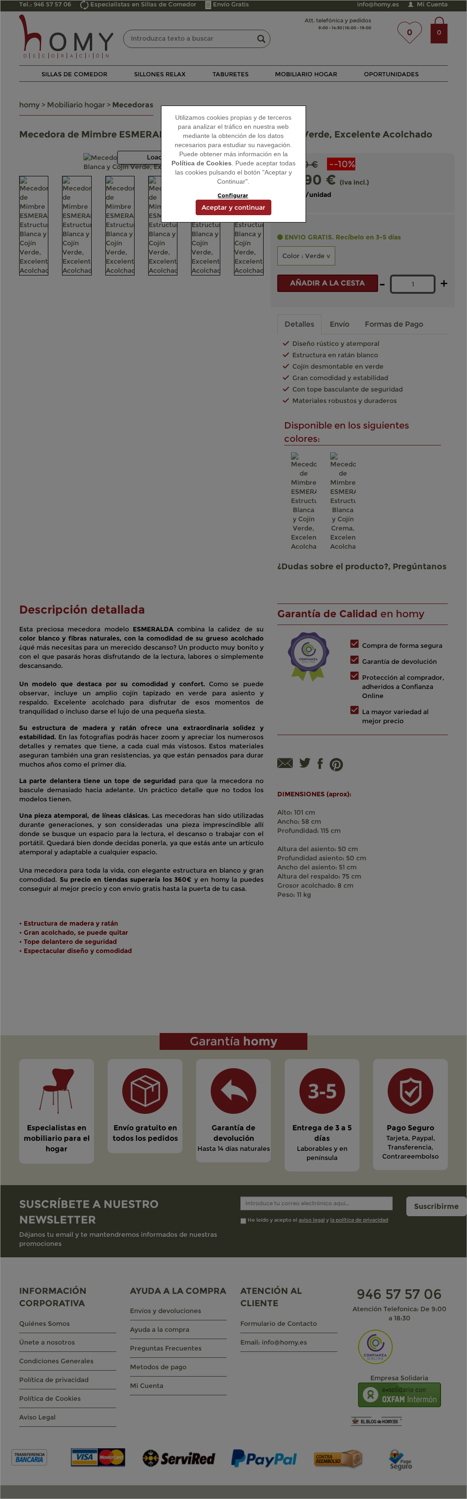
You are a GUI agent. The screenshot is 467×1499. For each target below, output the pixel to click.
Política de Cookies (201, 163)
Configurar (233, 195)
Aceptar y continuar (233, 207)
